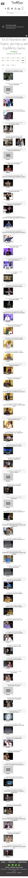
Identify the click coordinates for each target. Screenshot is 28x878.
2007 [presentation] (23, 62)
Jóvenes (3, 862)
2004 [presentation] (13, 65)
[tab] (3, 58)
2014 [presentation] (18, 58)
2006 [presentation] (3, 65)
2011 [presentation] (8, 60)
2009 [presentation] (18, 60)
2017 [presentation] (3, 58)
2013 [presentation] (23, 58)
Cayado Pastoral (22, 862)
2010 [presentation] (13, 60)
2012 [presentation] (3, 60)
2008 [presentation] (23, 60)
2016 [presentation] (8, 58)
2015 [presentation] (13, 58)
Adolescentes (12, 862)
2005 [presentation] (8, 65)
